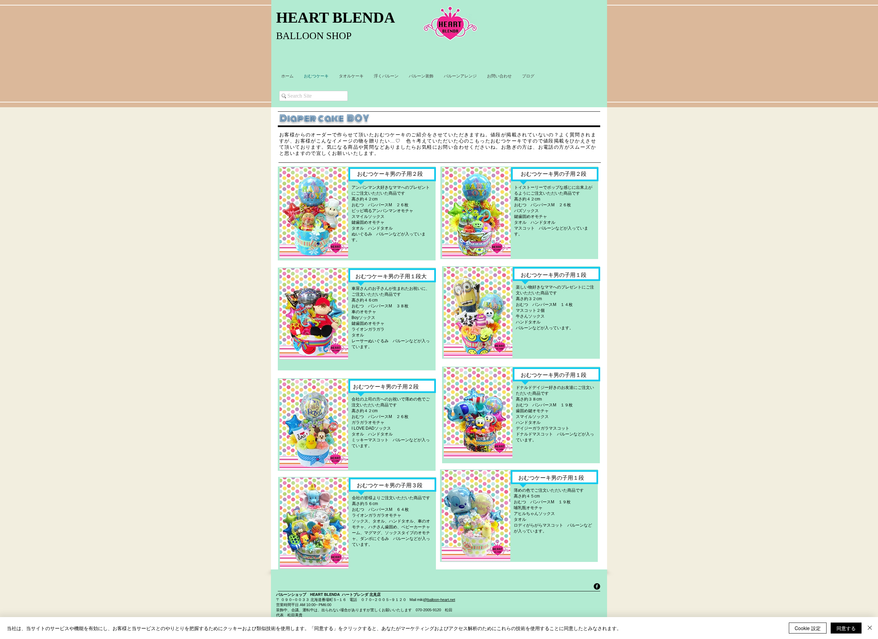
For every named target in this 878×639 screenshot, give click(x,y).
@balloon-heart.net (439, 600)
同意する (846, 628)
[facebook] (597, 586)
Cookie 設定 (808, 628)
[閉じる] (870, 628)
